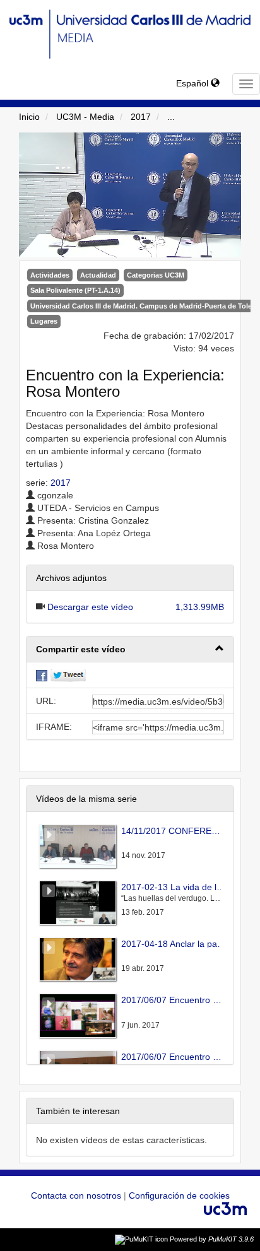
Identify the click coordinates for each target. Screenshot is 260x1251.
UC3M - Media (85, 117)
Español (193, 83)
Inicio (29, 117)
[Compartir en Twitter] (68, 675)
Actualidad (98, 275)
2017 (141, 117)
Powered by (212, 1239)
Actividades (49, 275)
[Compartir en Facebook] (41, 675)
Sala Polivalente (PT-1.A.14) (75, 290)
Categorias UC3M (155, 275)
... (171, 117)
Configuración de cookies (179, 1195)
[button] (130, 649)
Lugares (43, 321)
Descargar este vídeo (90, 607)
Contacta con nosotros (77, 1195)
